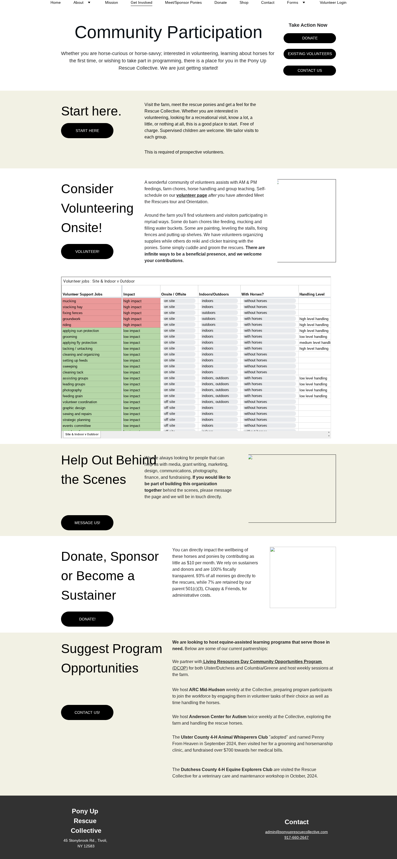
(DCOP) (180, 668)
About (78, 2)
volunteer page (191, 195)
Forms (292, 2)
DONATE (310, 38)
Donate (220, 2)
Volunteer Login (333, 2)
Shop (244, 2)
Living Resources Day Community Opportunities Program (263, 661)
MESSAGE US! (87, 523)
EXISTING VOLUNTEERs (310, 54)
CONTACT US (310, 70)
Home (56, 2)
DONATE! (87, 619)
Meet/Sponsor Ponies (183, 2)
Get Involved (141, 2)
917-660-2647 (296, 837)
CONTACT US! (87, 712)
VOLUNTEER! (87, 251)
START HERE (87, 130)
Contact (267, 2)
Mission (111, 2)
